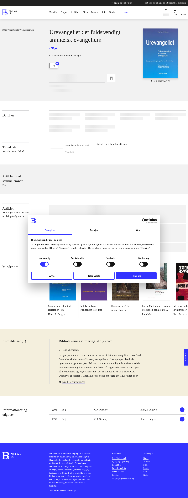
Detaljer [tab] (94, 230)
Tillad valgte (94, 276)
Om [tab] (138, 230)
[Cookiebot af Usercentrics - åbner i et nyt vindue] (144, 220)
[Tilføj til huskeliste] (111, 78)
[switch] (77, 264)
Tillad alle (136, 276)
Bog (53, 65)
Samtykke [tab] (50, 230)
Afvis (51, 276)
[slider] (160, 55)
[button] (117, 410)
